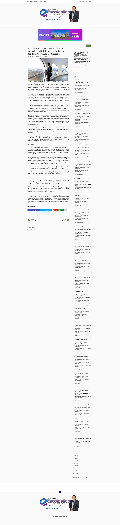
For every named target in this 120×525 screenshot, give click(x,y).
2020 (75, 455)
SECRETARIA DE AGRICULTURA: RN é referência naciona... (81, 320)
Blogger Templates (63, 516)
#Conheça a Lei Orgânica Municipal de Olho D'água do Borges (82, 62)
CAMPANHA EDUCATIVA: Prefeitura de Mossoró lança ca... (81, 142)
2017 (75, 460)
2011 (75, 470)
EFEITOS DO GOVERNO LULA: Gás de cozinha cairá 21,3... (81, 306)
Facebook (34, 210)
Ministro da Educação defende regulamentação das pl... (80, 89)
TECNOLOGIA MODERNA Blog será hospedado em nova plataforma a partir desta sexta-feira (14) (81, 55)
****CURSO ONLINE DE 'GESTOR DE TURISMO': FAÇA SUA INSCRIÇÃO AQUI (81, 65)
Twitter (47, 210)
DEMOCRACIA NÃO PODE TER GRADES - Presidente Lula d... (81, 374)
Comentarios (44, 56)
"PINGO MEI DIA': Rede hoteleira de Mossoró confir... (81, 196)
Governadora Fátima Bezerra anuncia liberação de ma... (81, 111)
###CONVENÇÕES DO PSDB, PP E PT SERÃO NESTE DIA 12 (81, 53)
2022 (75, 451)
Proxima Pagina (61, 220)
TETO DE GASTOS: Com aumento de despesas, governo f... (81, 207)
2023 (75, 76)
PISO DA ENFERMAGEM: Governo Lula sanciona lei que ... (81, 351)
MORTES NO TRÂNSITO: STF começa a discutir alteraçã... (81, 171)
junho (76, 79)
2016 (75, 462)
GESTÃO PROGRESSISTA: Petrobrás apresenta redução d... (81, 377)
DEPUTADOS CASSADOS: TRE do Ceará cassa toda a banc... (81, 309)
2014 (75, 465)
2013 (75, 467)
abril (76, 444)
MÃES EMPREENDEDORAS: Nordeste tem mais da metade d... (82, 264)
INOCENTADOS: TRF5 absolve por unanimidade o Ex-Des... (80, 295)
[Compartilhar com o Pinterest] (65, 210)
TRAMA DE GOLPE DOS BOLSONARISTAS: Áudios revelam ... (82, 428)
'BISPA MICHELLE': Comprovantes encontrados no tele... (80, 315)
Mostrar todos (89, 69)
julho (76, 77)
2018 (75, 458)
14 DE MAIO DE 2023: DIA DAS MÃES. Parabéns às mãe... (81, 343)
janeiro (76, 449)
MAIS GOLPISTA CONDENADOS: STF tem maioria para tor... (81, 312)
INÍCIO (81, 1)
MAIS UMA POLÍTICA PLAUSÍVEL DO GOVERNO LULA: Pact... (80, 190)
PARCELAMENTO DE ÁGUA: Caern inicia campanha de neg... (81, 182)
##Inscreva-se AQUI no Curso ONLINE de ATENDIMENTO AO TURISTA (81, 59)
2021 (75, 453)
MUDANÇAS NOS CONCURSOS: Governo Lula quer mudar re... (82, 222)
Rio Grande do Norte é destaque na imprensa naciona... (81, 233)
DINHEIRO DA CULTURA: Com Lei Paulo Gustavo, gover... (81, 368)
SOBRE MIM (85, 1)
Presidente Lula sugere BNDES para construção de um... (81, 92)
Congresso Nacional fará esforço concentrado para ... (80, 227)
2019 (75, 457)
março (76, 446)
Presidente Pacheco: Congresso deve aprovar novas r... (81, 176)
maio (76, 81)
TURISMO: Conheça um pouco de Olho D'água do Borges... (81, 140)
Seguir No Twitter (43, 1)
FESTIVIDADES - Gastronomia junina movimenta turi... (81, 219)
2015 (75, 463)
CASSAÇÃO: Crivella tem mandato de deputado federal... (81, 123)
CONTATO (90, 1)
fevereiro (77, 448)
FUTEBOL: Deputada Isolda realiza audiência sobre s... (80, 174)
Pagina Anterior (35, 220)
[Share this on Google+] (54, 210)
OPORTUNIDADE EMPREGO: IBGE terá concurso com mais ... (81, 261)
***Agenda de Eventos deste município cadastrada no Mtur (80, 67)
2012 (75, 468)
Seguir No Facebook (33, 1)
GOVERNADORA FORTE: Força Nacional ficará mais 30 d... (81, 289)
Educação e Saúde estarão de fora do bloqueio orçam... (81, 106)
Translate (76, 478)
